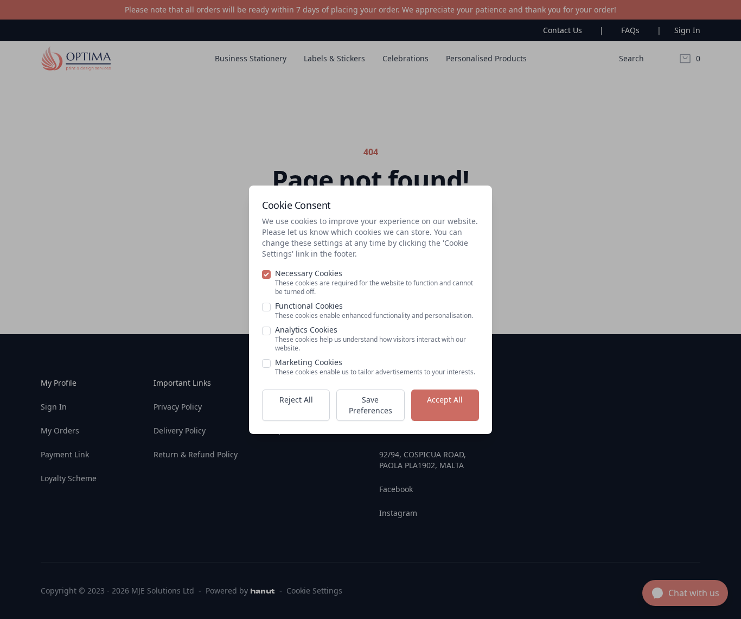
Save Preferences (370, 405)
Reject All (296, 399)
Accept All (445, 399)
